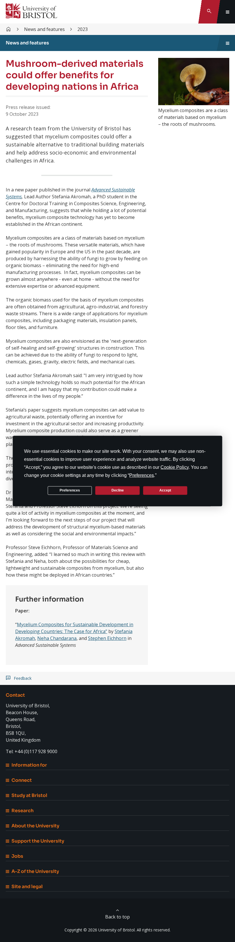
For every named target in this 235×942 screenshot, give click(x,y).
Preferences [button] (141, 475)
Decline (117, 490)
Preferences (70, 490)
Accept (165, 490)
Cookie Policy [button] (174, 467)
